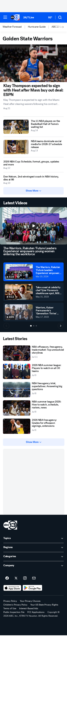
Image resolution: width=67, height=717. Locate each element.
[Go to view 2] (33, 325)
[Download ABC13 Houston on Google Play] (32, 588)
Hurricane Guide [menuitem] (37, 27)
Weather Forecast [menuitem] (12, 27)
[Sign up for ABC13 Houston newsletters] (34, 578)
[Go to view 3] (36, 325)
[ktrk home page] (10, 525)
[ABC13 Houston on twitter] (16, 578)
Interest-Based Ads (28, 608)
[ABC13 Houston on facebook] (7, 578)
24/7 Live (28, 17)
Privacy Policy (10, 601)
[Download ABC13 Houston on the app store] (12, 588)
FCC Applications (35, 612)
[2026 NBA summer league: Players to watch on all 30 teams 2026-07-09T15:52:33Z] (16, 371)
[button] (5, 17)
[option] (15, 27)
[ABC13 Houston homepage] (15, 17)
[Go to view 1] (31, 326)
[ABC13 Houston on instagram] (25, 578)
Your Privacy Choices (30, 601)
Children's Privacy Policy (15, 605)
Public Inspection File (13, 612)
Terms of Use (9, 608)
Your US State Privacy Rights (44, 605)
